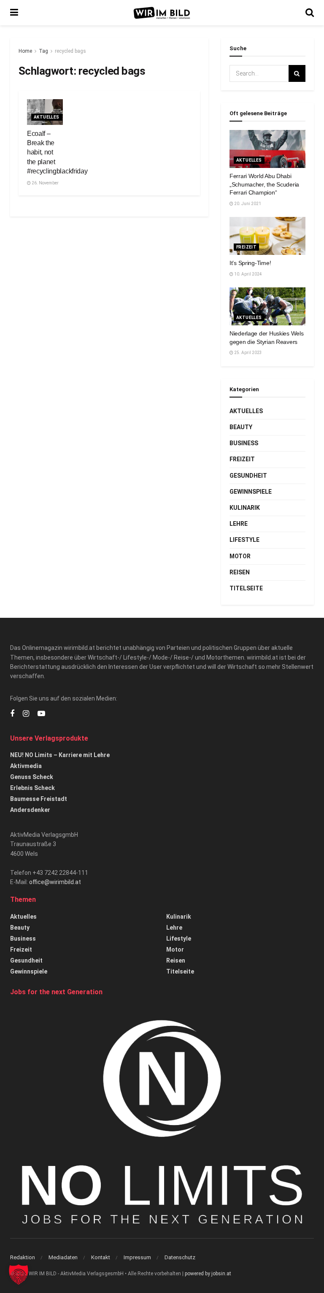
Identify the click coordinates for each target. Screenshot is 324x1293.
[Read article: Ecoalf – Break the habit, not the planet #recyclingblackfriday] (45, 112)
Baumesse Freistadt (38, 798)
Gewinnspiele (251, 491)
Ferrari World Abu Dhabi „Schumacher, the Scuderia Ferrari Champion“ (264, 184)
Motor (240, 556)
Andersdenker (30, 809)
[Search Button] (309, 12)
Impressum (137, 1257)
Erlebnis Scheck (32, 787)
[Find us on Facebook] (12, 714)
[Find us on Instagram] (26, 714)
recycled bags (70, 51)
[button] (18, 1274)
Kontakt (100, 1257)
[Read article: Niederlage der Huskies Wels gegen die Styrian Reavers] (267, 306)
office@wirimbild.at (55, 882)
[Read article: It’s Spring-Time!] (267, 236)
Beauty (241, 427)
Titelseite (246, 588)
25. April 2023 (247, 352)
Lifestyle (244, 539)
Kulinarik (245, 507)
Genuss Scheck (31, 777)
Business (244, 443)
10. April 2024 (247, 274)
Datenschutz (180, 1257)
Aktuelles (46, 117)
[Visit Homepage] (161, 13)
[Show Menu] (14, 12)
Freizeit (246, 247)
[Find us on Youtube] (41, 714)
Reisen (240, 572)
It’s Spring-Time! (250, 263)
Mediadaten (63, 1257)
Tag (43, 51)
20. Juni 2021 (247, 203)
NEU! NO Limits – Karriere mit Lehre (60, 755)
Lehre (239, 523)
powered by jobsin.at (208, 1274)
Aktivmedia (26, 766)
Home (25, 51)
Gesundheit (248, 475)
